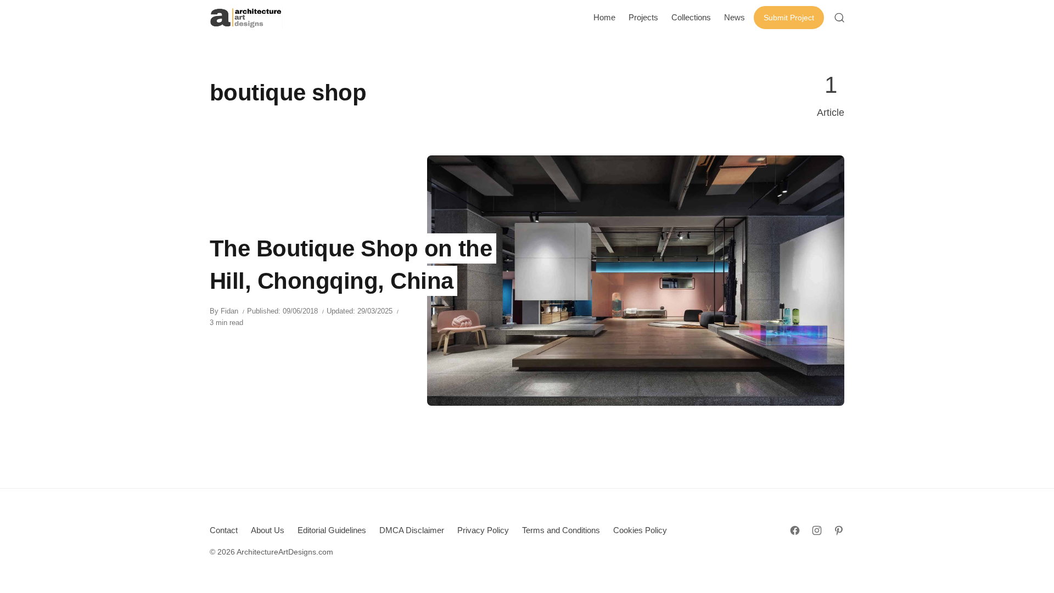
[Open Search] (839, 18)
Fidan (229, 311)
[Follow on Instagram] (817, 530)
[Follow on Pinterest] (839, 530)
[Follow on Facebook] (795, 530)
